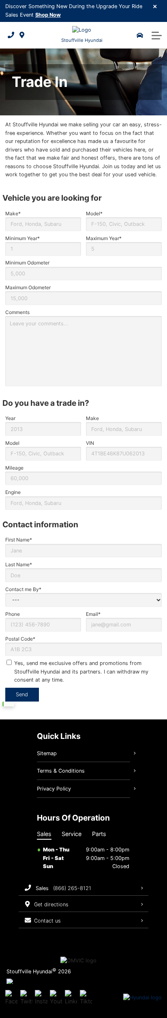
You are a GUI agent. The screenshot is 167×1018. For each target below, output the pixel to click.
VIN (90, 443)
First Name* (18, 540)
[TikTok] (86, 998)
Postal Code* (20, 639)
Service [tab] (71, 833)
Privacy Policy (54, 789)
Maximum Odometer (28, 287)
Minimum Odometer (27, 263)
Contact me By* (23, 589)
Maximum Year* (104, 238)
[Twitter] (26, 998)
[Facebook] (11, 998)
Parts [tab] (99, 833)
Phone (12, 614)
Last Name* (18, 564)
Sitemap (47, 753)
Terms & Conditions (61, 771)
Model (12, 443)
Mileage (14, 468)
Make (92, 418)
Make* (13, 213)
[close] (155, 6)
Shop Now (48, 15)
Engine (13, 492)
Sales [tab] (44, 833)
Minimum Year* (22, 238)
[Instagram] (41, 998)
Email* (93, 614)
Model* (94, 213)
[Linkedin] (71, 998)
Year (10, 418)
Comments (17, 312)
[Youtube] (56, 998)
